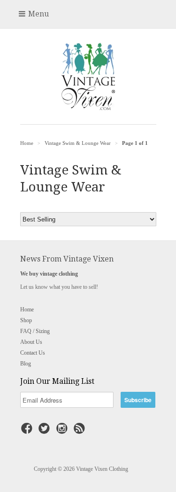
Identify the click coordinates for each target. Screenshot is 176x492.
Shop (26, 320)
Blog (25, 363)
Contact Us (32, 352)
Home (27, 309)
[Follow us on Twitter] (45, 431)
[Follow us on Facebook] (28, 431)
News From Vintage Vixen (67, 258)
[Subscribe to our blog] (81, 431)
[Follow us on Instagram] (63, 431)
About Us (31, 342)
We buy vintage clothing (49, 273)
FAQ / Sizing (35, 331)
